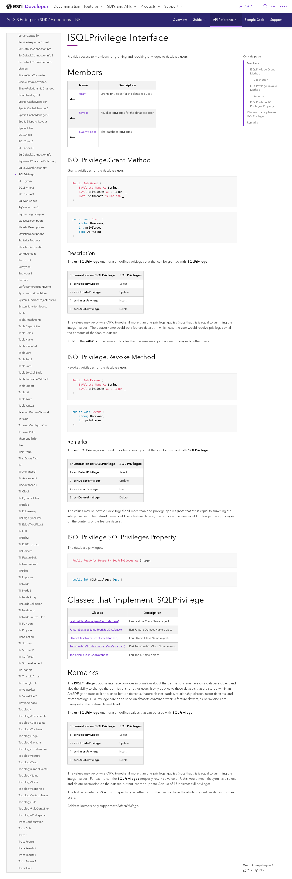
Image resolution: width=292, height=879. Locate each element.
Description (260, 79)
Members (253, 63)
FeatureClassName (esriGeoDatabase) (94, 621)
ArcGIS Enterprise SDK (26, 20)
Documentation (67, 6)
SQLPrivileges (88, 132)
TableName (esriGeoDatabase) (89, 655)
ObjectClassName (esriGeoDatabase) (94, 638)
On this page (252, 57)
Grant (82, 93)
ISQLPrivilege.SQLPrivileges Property (262, 104)
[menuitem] (180, 20)
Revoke (84, 113)
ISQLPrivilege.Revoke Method (263, 88)
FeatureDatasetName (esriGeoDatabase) (96, 629)
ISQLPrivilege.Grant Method (262, 71)
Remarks (258, 96)
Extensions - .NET (67, 19)
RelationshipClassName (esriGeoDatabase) (97, 646)
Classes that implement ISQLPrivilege (262, 114)
